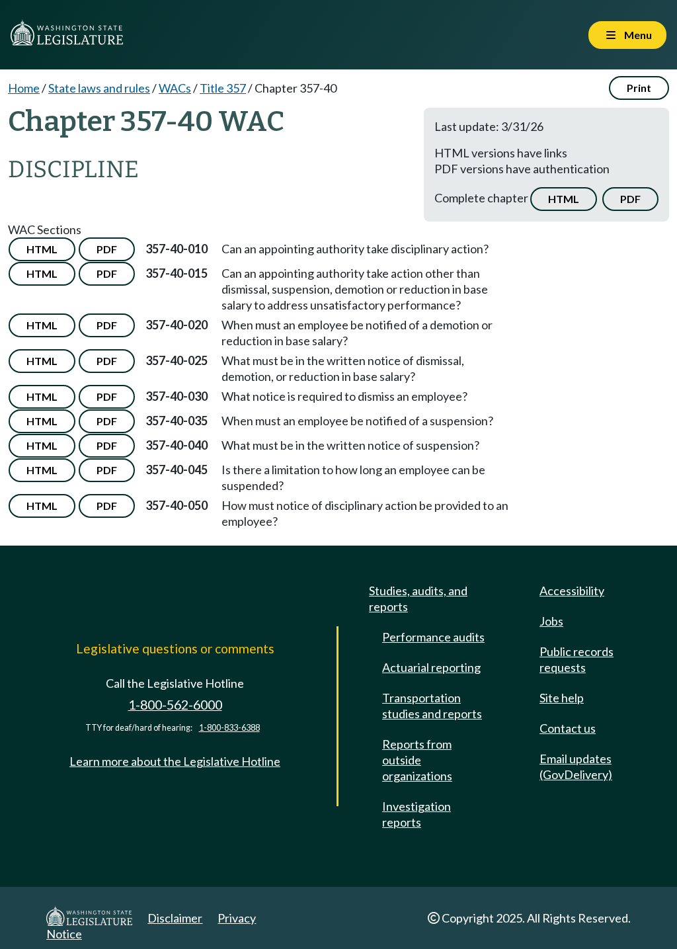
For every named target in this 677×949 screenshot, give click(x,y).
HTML (563, 198)
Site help (561, 697)
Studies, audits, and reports (418, 598)
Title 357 (223, 88)
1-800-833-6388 (229, 728)
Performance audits (433, 637)
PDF (630, 198)
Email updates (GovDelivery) (575, 766)
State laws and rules (99, 88)
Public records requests (576, 659)
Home (24, 88)
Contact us (567, 728)
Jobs (551, 621)
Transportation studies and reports (432, 705)
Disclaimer (174, 918)
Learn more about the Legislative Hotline (174, 761)
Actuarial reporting (431, 667)
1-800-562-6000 (175, 704)
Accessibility (571, 590)
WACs (175, 88)
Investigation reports (416, 814)
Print (639, 87)
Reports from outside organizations (417, 760)
